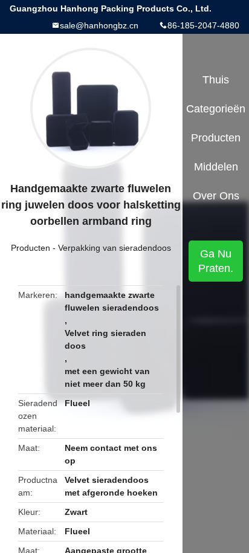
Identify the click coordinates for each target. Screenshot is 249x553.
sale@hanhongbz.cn (99, 25)
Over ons (216, 196)
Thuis (215, 80)
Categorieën (215, 109)
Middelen (216, 167)
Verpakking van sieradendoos (114, 248)
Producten (30, 248)
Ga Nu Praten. (215, 261)
